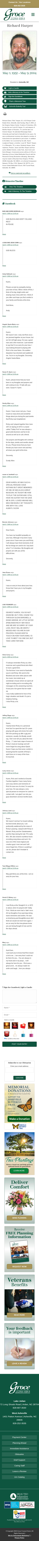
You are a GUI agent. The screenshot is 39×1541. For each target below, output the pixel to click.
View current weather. (20, 173)
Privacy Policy (19, 1538)
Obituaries (19, 1454)
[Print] (5, 114)
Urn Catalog (19, 1477)
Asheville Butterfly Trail (17, 106)
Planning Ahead (19, 1443)
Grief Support (19, 1460)
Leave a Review (19, 1471)
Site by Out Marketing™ (19, 1535)
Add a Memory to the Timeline (18, 92)
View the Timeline (16, 187)
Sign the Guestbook (15, 96)
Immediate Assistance (19, 1448)
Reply (4, 234)
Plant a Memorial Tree (17, 101)
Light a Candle (13, 88)
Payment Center (19, 1437)
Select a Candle (9, 1020)
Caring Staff (19, 1466)
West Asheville (19, 1413)
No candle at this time (12, 1038)
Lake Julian (19, 1401)
